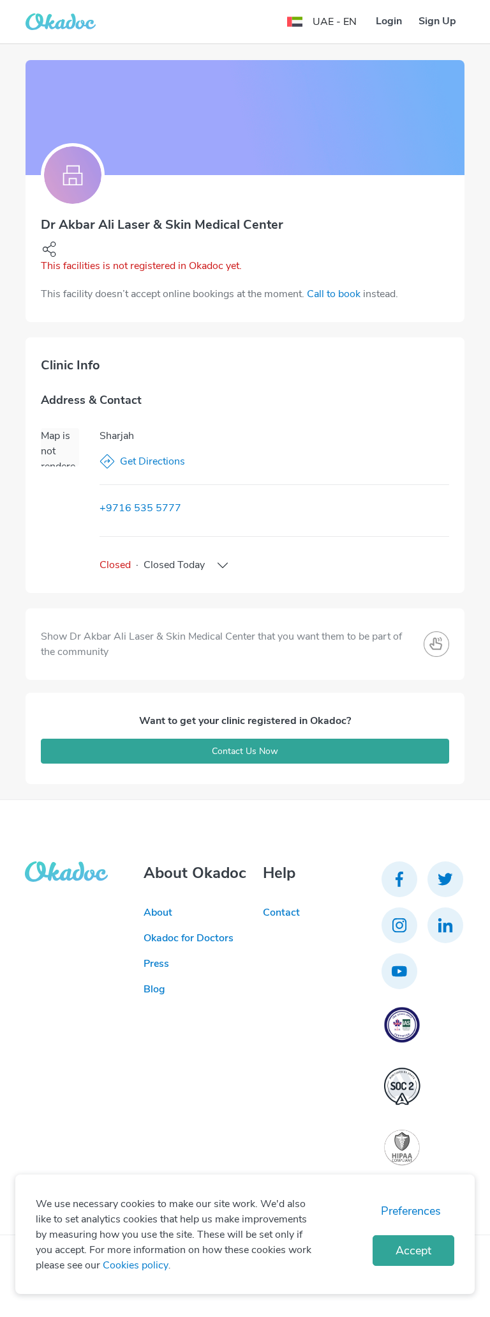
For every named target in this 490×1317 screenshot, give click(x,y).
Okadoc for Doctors (189, 938)
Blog (154, 989)
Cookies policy (135, 1265)
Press (156, 964)
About (158, 912)
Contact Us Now (245, 751)
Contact (281, 912)
